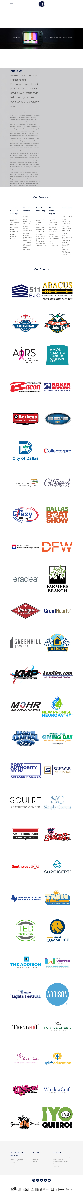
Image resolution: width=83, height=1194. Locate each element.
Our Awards (35, 1159)
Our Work (34, 1161)
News (33, 1157)
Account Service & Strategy (61, 1157)
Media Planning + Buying (53, 211)
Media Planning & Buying (60, 1161)
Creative (56, 1166)
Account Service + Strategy (14, 211)
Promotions (67, 208)
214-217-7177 (14, 1166)
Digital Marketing (58, 1159)
